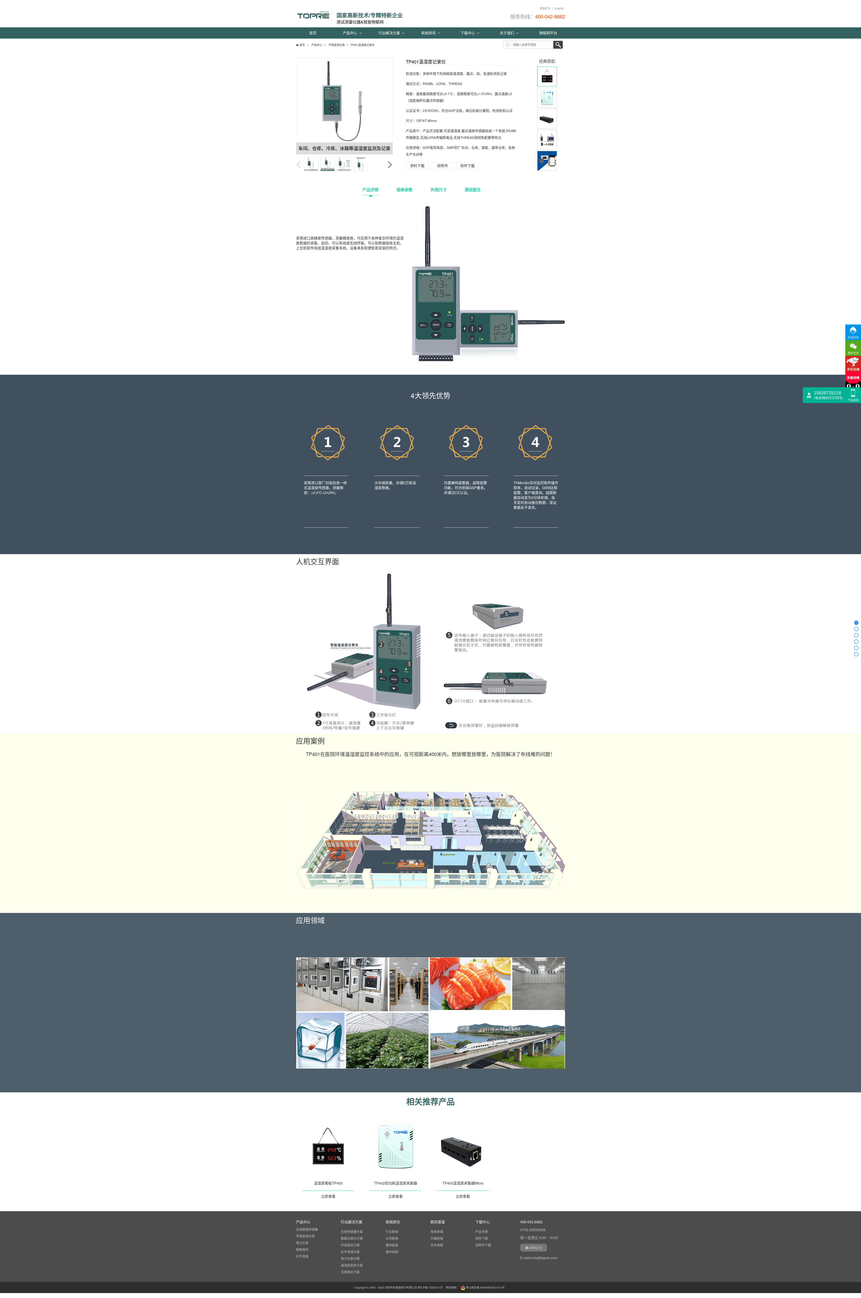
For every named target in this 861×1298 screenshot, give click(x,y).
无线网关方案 (350, 1272)
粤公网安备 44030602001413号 (485, 1287)
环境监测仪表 (337, 45)
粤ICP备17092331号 (430, 1287)
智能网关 (302, 1237)
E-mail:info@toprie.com (538, 1257)
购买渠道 (437, 1221)
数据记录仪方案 (352, 1238)
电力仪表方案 (350, 1258)
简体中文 (545, 8)
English (559, 8)
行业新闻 (392, 1231)
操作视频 (392, 1251)
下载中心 (468, 32)
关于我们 (507, 32)
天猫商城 (436, 1238)
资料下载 (417, 165)
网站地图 (451, 1287)
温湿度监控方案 (352, 1265)
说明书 (442, 165)
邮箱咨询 (536, 1247)
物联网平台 (548, 32)
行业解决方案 (389, 32)
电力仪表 (302, 1231)
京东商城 (436, 1245)
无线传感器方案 (352, 1231)
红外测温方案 (350, 1251)
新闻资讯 (429, 32)
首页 (312, 32)
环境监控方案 (350, 1245)
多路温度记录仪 (307, 1251)
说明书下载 (483, 1245)
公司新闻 (392, 1238)
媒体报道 (392, 1245)
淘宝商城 (436, 1231)
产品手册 (481, 1231)
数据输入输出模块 (308, 1258)
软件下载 (467, 165)
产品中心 (350, 32)
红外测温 (302, 1244)
